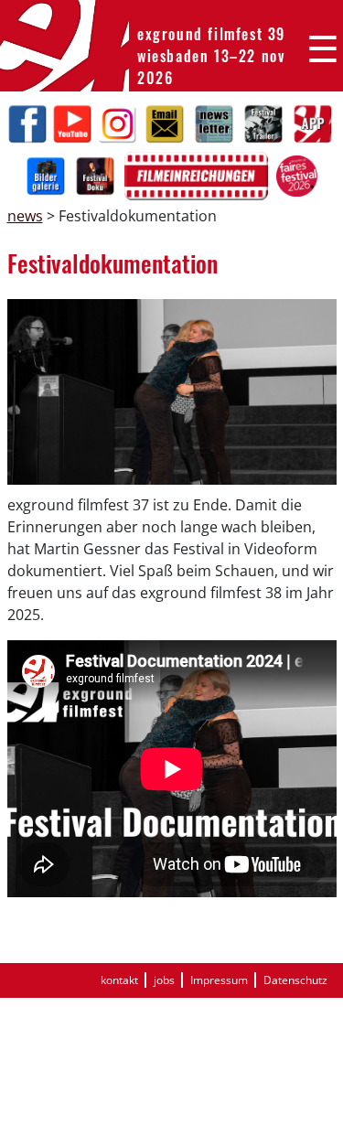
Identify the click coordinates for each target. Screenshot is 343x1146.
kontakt (119, 980)
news (25, 216)
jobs (164, 980)
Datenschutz (295, 980)
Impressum (219, 980)
